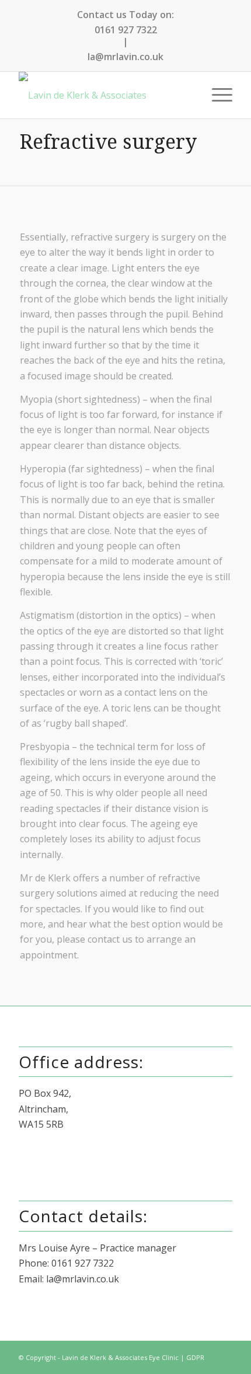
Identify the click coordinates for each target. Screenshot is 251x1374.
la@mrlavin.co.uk (125, 56)
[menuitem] (216, 95)
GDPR (195, 1357)
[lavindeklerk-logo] (104, 95)
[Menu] (216, 95)
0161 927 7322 (126, 29)
